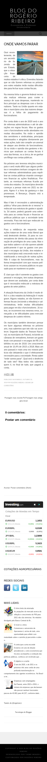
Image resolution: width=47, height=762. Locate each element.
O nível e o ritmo (20, 625)
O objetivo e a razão (21, 661)
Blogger (29, 712)
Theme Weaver (32, 754)
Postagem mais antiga (33, 398)
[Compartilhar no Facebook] (12, 374)
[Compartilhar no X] (10, 374)
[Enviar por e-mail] (5, 374)
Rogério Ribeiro (17, 382)
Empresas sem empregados (24, 681)
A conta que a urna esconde (24, 645)
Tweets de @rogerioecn (13, 703)
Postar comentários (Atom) (21, 488)
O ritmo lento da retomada (24, 608)
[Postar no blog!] (7, 374)
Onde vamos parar (21, 44)
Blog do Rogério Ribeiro (23, 15)
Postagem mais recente (14, 398)
